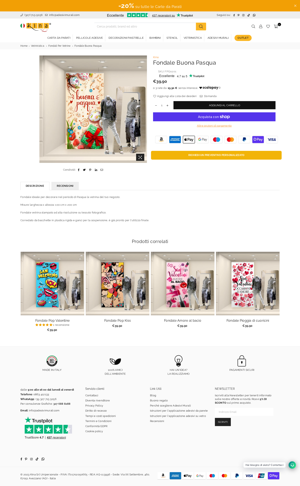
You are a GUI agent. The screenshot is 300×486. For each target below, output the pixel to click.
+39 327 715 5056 (46, 399)
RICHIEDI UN (216, 155)
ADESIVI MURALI (218, 37)
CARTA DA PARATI (58, 37)
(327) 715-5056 (33, 15)
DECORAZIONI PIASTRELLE (126, 37)
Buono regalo (159, 400)
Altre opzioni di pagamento (214, 125)
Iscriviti (223, 422)
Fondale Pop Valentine (52, 321)
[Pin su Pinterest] (90, 170)
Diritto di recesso (96, 410)
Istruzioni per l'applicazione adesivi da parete (179, 410)
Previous (15, 293)
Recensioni (157, 421)
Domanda (210, 96)
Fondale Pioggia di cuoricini (248, 321)
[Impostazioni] (260, 26)
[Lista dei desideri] (268, 26)
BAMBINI (155, 37)
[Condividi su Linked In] (96, 170)
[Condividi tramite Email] (101, 170)
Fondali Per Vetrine (59, 45)
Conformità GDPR (96, 426)
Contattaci (91, 395)
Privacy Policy (94, 405)
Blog (153, 395)
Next (284, 293)
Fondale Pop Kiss (117, 321)
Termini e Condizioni (98, 421)
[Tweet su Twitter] (84, 170)
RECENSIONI (65, 185)
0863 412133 (41, 394)
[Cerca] (201, 26)
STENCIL (172, 37)
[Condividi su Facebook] (78, 170)
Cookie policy (94, 431)
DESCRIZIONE (35, 185)
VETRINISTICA (193, 37)
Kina (156, 57)
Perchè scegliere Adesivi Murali (170, 405)
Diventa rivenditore (97, 400)
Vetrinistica (37, 45)
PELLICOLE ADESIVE (89, 37)
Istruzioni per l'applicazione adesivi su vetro (178, 416)
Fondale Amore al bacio (182, 321)
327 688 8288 (62, 403)
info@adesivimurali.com (64, 15)
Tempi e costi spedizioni (100, 416)
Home (24, 45)
